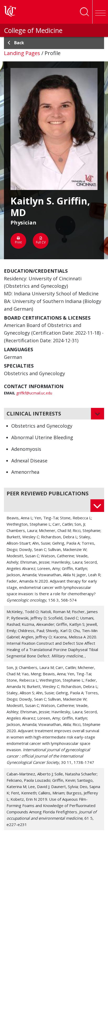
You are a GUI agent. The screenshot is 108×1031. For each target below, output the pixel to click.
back (19, 43)
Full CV (41, 242)
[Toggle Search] (84, 11)
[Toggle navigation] (100, 12)
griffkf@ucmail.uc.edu (34, 392)
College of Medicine (33, 30)
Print (18, 242)
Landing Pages (22, 53)
